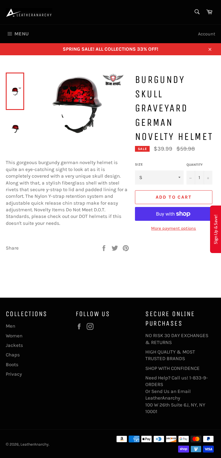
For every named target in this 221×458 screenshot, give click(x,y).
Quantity (194, 165)
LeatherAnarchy (34, 444)
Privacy (14, 374)
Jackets (14, 345)
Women (14, 336)
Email (184, 391)
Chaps (13, 355)
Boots (12, 364)
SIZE (139, 164)
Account (206, 34)
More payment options (173, 228)
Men (10, 326)
